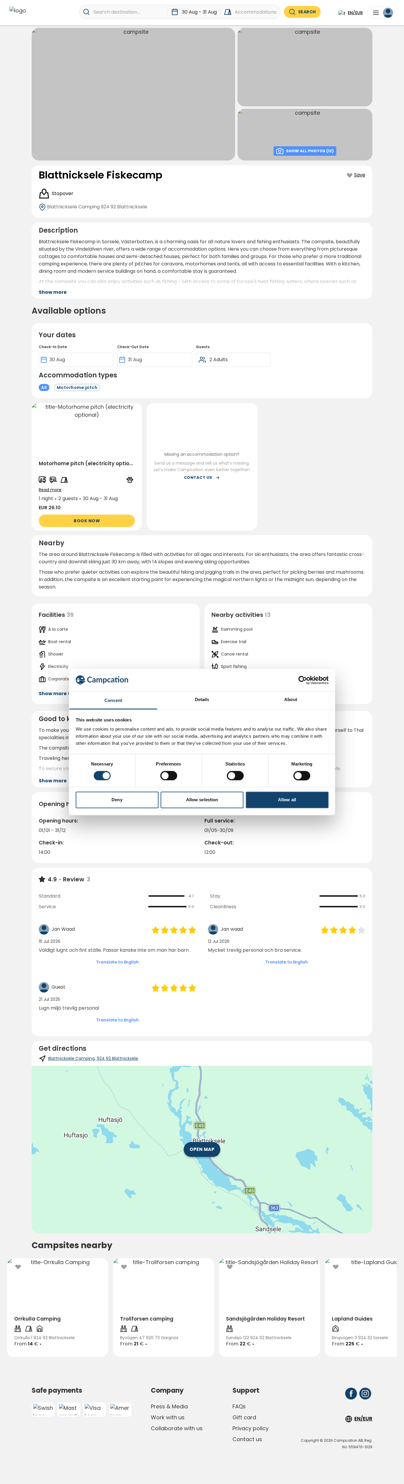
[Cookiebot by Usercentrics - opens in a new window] (303, 680)
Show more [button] (53, 292)
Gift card (244, 1417)
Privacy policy (250, 1428)
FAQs (239, 1406)
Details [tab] (202, 699)
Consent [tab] (113, 700)
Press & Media (169, 1406)
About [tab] (290, 699)
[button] (87, 467)
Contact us (247, 1439)
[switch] (168, 775)
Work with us (168, 1417)
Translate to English (117, 962)
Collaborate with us (177, 1428)
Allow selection (202, 799)
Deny (116, 799)
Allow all (287, 799)
